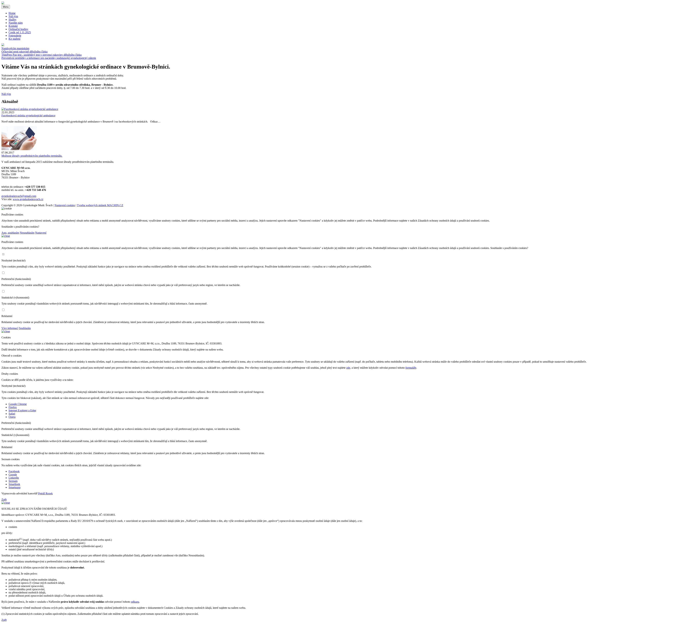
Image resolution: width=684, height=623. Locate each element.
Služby (12, 19)
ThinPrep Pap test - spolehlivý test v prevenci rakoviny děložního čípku (41, 54)
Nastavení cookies (65, 205)
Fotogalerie (15, 35)
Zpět (4, 499)
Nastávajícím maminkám (15, 48)
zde (348, 367)
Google (13, 474)
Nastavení (40, 232)
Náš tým (13, 16)
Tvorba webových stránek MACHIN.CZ (100, 205)
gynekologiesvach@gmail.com (18, 196)
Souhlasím (25, 328)
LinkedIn (14, 477)
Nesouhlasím (27, 232)
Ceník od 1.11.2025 (20, 32)
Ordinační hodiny (18, 29)
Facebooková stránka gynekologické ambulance (28, 115)
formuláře (410, 367)
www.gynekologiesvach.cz (28, 199)
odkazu (135, 601)
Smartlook (14, 484)
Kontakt (13, 25)
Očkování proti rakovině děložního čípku (24, 51)
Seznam (13, 480)
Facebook (14, 471)
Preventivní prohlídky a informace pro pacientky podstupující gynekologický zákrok (48, 57)
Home (12, 13)
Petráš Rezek (45, 493)
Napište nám (16, 22)
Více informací (9, 328)
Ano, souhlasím (10, 232)
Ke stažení (14, 38)
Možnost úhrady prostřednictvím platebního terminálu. (31, 155)
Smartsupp (14, 487)
